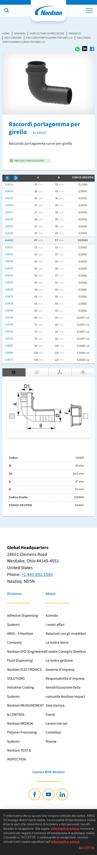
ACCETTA (86, 848)
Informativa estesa (65, 828)
